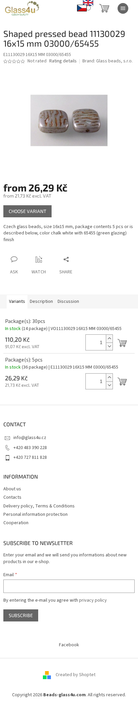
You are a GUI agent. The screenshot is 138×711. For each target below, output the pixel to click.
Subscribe (21, 615)
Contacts (12, 497)
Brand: (107, 61)
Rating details (63, 61)
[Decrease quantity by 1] (109, 346)
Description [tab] (41, 301)
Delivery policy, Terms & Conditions (39, 506)
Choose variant (27, 211)
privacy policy (93, 600)
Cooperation (15, 522)
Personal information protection (35, 514)
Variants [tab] (17, 301)
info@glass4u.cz (29, 437)
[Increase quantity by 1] (109, 338)
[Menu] (123, 8)
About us (12, 489)
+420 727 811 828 (30, 457)
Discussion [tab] (68, 301)
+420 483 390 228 (30, 447)
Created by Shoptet (75, 674)
